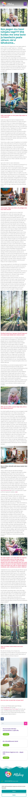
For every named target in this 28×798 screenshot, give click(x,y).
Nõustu (14, 791)
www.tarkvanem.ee (6, 490)
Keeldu (14, 795)
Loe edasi (6, 734)
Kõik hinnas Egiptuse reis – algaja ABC (13, 753)
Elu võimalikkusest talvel (10, 741)
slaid (16, 492)
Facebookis (7, 707)
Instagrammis (7, 709)
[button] (2, 718)
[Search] (25, 723)
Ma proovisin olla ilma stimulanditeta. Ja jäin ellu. (11, 730)
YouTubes (15, 709)
